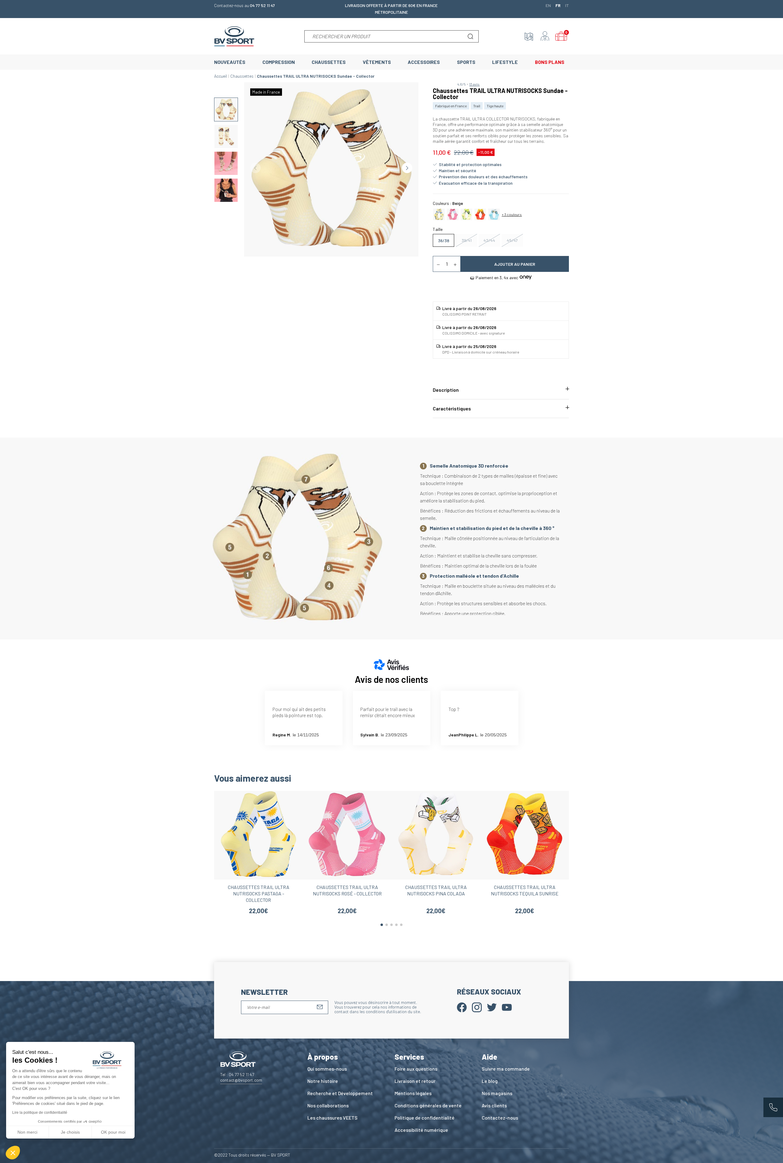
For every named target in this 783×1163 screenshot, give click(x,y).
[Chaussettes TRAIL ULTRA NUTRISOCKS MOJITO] (466, 213)
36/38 (443, 240)
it (567, 5)
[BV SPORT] (234, 35)
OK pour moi (113, 1132)
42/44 (489, 240)
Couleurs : (448, 203)
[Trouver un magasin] (528, 36)
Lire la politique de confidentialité (39, 1112)
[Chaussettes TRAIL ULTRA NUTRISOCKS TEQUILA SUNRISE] (480, 213)
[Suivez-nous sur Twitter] (492, 1006)
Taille (438, 229)
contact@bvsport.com (241, 1080)
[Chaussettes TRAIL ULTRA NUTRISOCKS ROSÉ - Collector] (452, 213)
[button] (13, 1152)
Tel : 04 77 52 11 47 (237, 1074)
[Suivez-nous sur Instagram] (477, 1006)
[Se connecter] (545, 36)
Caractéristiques (452, 408)
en (548, 5)
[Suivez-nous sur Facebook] (462, 1006)
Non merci (27, 1132)
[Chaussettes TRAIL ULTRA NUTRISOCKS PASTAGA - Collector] (439, 213)
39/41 (467, 240)
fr (558, 5)
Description (446, 390)
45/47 (512, 240)
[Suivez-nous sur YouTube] (507, 1006)
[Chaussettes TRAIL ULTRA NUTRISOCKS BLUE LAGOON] (494, 213)
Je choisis (70, 1132)
